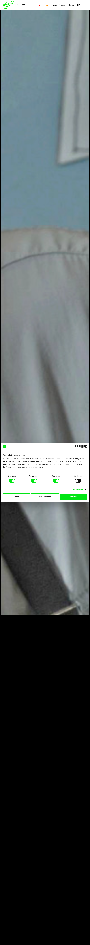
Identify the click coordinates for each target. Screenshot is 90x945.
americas (39, 2)
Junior (47, 5)
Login (72, 5)
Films (54, 5)
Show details (77, 489)
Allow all (73, 497)
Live (41, 5)
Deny (16, 497)
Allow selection (45, 497)
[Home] (9, 5)
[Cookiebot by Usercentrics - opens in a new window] (77, 446)
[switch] (34, 481)
